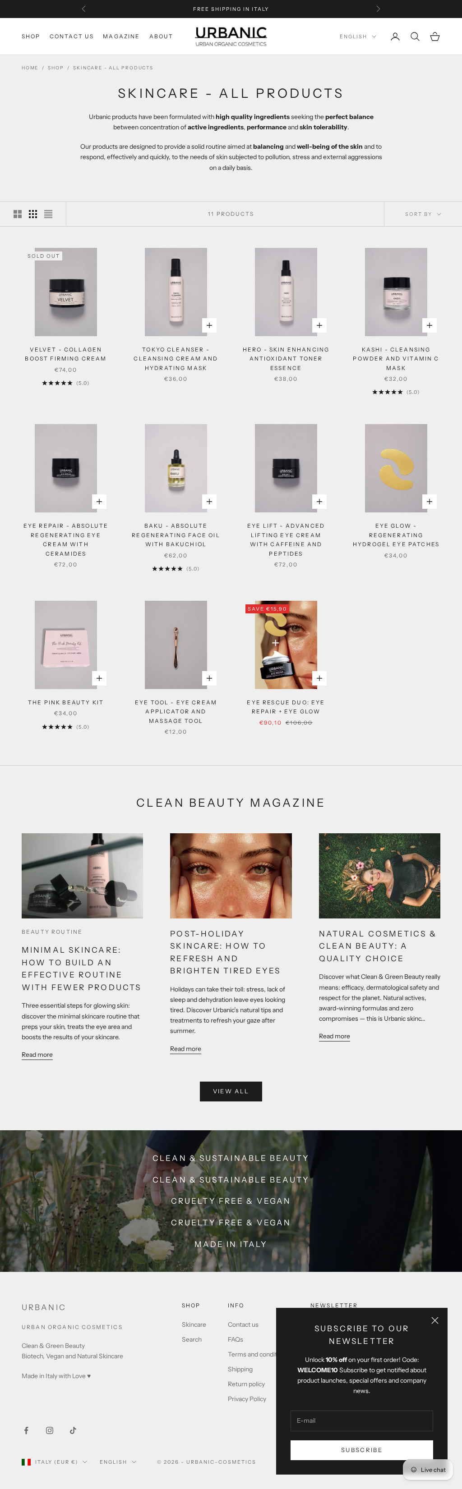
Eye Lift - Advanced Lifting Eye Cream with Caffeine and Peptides (286, 539)
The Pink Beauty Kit (66, 702)
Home (30, 68)
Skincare (194, 1324)
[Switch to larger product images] (18, 214)
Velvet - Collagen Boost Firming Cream (65, 354)
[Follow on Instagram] (49, 1430)
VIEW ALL (231, 1091)
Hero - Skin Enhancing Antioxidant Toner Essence (286, 358)
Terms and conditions (258, 1354)
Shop (56, 68)
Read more (37, 1055)
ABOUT (161, 36)
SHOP (31, 36)
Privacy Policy (247, 1399)
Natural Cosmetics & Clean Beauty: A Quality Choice (378, 946)
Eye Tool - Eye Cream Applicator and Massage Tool (176, 711)
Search (192, 1339)
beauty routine (52, 931)
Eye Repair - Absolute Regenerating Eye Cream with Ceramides (65, 539)
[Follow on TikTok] (73, 1430)
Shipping (240, 1369)
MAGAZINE (121, 36)
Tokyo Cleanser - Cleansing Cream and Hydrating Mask (176, 358)
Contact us (243, 1324)
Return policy (246, 1384)
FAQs (235, 1339)
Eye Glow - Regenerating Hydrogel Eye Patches (396, 535)
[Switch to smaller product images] (33, 214)
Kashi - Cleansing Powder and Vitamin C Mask (396, 358)
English (353, 36)
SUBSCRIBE (362, 1449)
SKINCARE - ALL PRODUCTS (113, 68)
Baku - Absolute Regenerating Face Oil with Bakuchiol (176, 535)
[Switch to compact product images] (48, 214)
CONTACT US (72, 36)
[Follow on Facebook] (26, 1430)
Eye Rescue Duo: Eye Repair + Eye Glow (286, 707)
